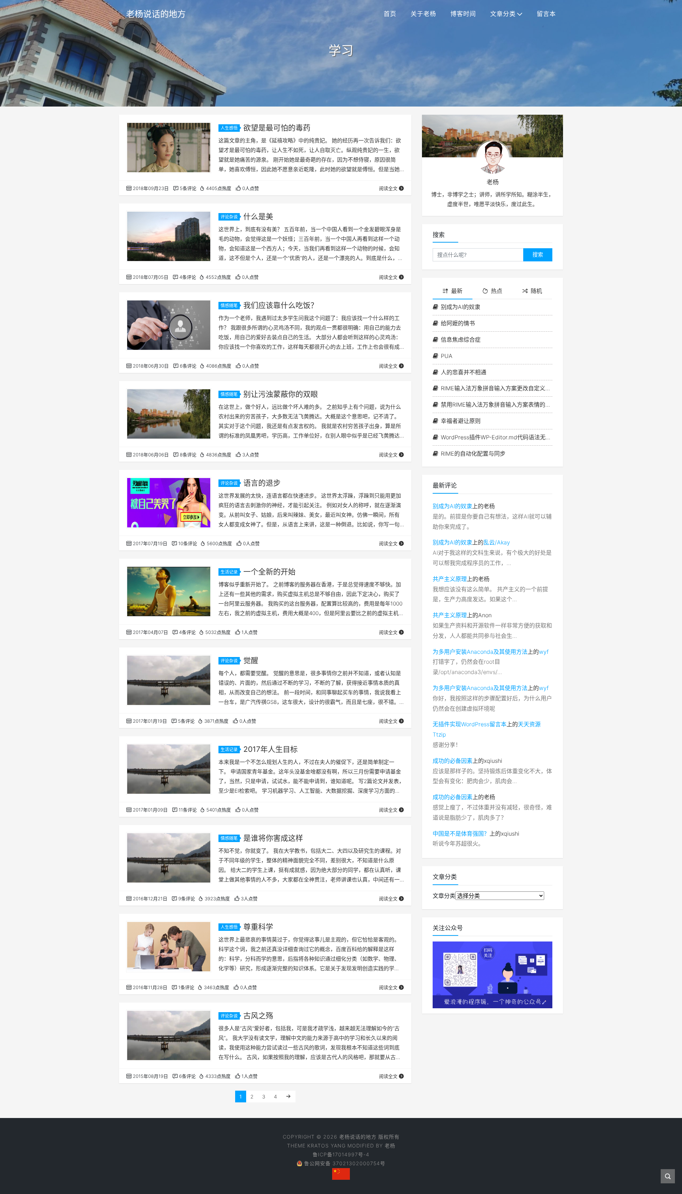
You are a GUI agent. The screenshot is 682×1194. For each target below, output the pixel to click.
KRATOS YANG (326, 1146)
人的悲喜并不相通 (463, 372)
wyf (544, 651)
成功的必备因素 (452, 760)
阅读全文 (388, 188)
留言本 (546, 13)
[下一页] (288, 1096)
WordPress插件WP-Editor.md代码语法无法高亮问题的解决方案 (496, 437)
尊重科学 (258, 926)
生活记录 (229, 572)
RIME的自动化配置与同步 (473, 453)
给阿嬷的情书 (458, 323)
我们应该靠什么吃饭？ (280, 305)
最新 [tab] (456, 290)
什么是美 (258, 216)
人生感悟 (229, 128)
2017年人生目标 (270, 749)
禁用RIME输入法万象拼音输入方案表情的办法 (496, 404)
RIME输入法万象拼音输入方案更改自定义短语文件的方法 (496, 388)
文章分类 (503, 13)
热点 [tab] (496, 290)
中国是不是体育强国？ (461, 833)
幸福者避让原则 (461, 420)
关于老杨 (423, 13)
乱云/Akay (496, 542)
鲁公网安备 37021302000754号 (344, 1163)
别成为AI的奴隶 (460, 306)
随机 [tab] (536, 290)
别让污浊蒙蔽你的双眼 (280, 394)
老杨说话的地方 (156, 14)
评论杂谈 (229, 216)
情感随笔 (229, 305)
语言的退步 (262, 482)
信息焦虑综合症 (461, 339)
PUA (447, 355)
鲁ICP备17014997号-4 (341, 1154)
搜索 (537, 254)
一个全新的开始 (269, 571)
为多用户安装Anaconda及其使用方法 (480, 651)
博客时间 (463, 13)
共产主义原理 (450, 578)
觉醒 (250, 660)
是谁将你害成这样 (273, 838)
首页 (390, 13)
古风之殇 (258, 1015)
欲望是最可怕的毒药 (276, 127)
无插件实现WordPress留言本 (470, 724)
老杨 (390, 1146)
